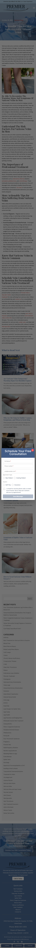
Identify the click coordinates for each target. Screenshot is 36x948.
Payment (5, 481)
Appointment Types (7, 474)
